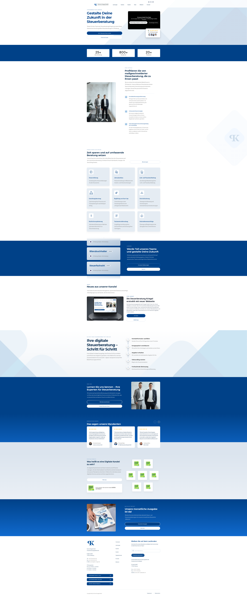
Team (135, 4)
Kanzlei (129, 4)
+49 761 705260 (136, 569)
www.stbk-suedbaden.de (140, 572)
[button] (155, 422)
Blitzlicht (141, 4)
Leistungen (115, 4)
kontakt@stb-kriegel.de (95, 561)
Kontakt (148, 4)
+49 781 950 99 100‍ (93, 558)
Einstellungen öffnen (153, 22)
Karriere (122, 4)
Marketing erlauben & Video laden (138, 22)
